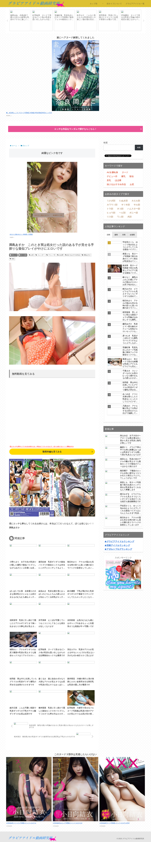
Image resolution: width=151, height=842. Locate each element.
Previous (7, 21)
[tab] (108, 235)
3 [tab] (75, 35)
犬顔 (129, 217)
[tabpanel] (20, 20)
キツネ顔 (24, 255)
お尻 (32, 255)
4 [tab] (79, 35)
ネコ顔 (120, 208)
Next (144, 21)
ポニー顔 (133, 213)
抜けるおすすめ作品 (73, 255)
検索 (105, 142)
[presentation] (108, 235)
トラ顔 (110, 208)
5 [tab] (82, 35)
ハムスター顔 (133, 208)
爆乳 (123, 176)
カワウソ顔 (112, 204)
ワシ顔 (120, 217)
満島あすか (87, 255)
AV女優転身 (112, 172)
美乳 (109, 180)
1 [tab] (68, 35)
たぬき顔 (123, 200)
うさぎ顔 (111, 200)
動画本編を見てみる (52, 451)
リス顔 (110, 217)
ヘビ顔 (122, 213)
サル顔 (137, 204)
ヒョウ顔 (111, 213)
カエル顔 (136, 200)
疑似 (13, 259)
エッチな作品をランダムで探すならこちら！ (75, 129)
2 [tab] (72, 35)
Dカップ (14, 255)
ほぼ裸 (61, 255)
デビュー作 (51, 255)
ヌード (125, 172)
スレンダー (40, 255)
